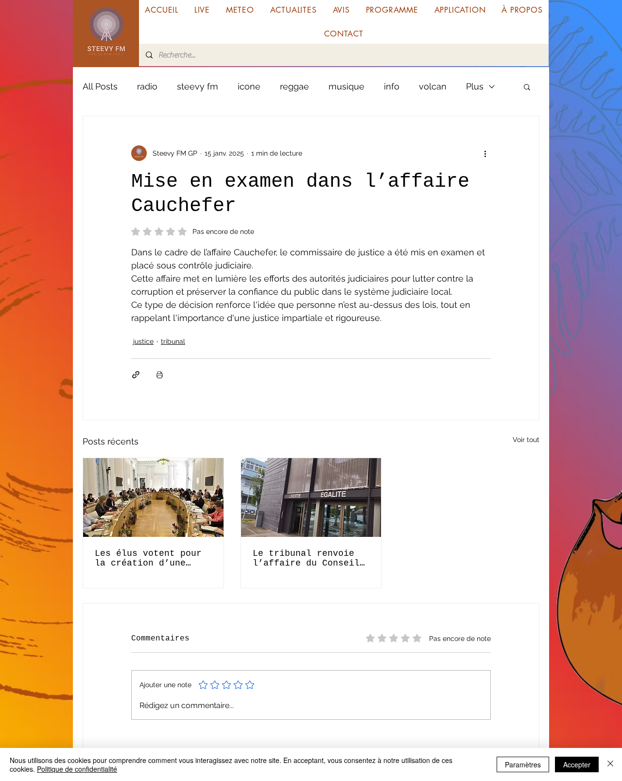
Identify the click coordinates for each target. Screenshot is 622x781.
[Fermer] (610, 764)
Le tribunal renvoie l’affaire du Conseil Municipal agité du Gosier (306, 558)
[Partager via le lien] (135, 374)
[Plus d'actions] (485, 153)
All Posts (100, 86)
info (391, 86)
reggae (294, 86)
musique (346, 86)
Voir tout (526, 440)
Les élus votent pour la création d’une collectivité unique (148, 558)
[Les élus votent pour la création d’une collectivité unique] (153, 497)
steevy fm (197, 86)
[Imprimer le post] (159, 374)
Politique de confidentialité (77, 769)
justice (143, 341)
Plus (475, 86)
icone (249, 86)
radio (147, 86)
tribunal (173, 341)
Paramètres (523, 764)
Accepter (576, 764)
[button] (527, 86)
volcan (433, 86)
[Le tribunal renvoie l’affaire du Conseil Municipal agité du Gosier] (311, 497)
